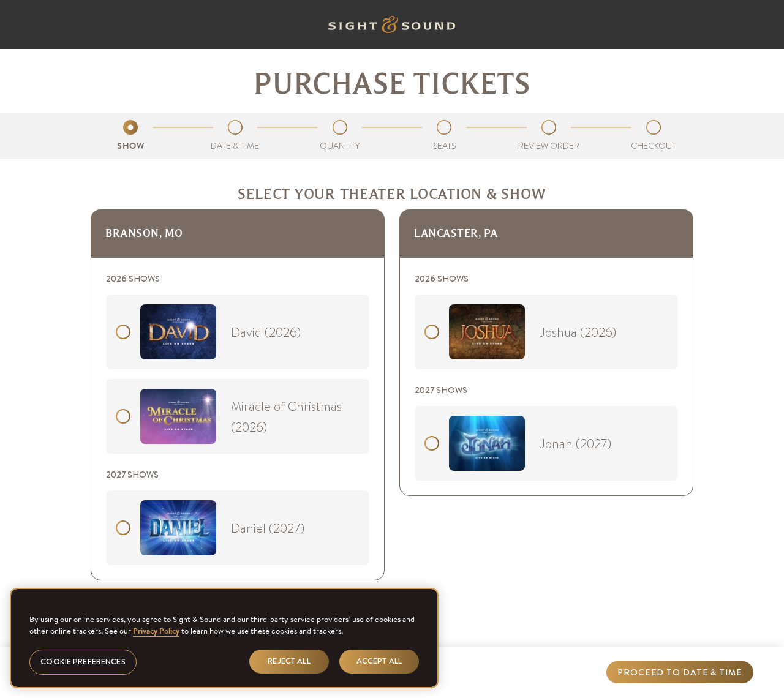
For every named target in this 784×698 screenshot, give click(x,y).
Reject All (289, 661)
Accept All (379, 661)
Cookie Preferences (82, 661)
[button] (679, 672)
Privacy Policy (156, 631)
